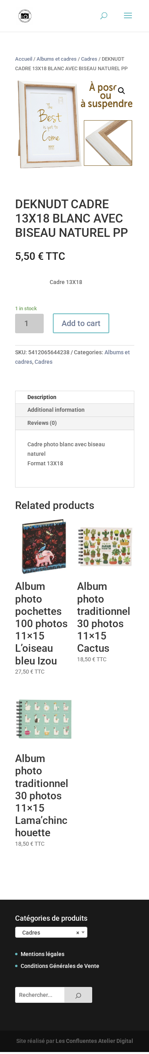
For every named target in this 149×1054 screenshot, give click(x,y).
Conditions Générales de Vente (60, 966)
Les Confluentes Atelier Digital (94, 1041)
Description (41, 397)
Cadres (89, 59)
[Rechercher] (78, 995)
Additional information (56, 410)
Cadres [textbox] (49, 932)
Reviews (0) (42, 423)
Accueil (23, 59)
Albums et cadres (57, 59)
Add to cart (81, 323)
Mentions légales (42, 954)
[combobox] (51, 932)
